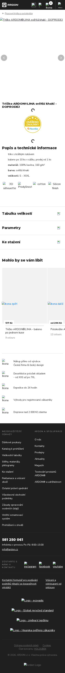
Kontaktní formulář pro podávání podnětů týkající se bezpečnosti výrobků (20, 583)
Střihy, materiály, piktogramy (11, 463)
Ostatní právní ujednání (15, 488)
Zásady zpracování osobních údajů (12, 506)
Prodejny (39, 452)
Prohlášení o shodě (12, 525)
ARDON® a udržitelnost (48, 482)
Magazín (39, 465)
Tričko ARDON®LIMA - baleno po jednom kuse (23, 331)
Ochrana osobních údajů (26, 645)
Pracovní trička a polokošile (19, 13)
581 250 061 (12, 540)
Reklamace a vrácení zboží (13, 480)
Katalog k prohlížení (13, 448)
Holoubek (40, 649)
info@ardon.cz (10, 549)
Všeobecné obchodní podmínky (13, 496)
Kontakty (39, 446)
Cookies (47, 645)
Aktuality (40, 459)
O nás (38, 439)
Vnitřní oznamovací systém (12, 516)
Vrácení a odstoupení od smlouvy (53, 583)
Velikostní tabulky (12, 455)
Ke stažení (7, 471)
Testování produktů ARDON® (45, 473)
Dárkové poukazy (11, 442)
